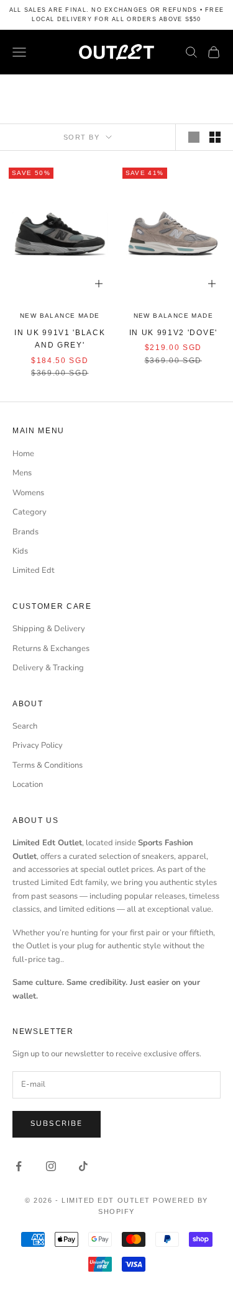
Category (29, 512)
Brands (25, 531)
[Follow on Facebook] (18, 1166)
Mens (22, 473)
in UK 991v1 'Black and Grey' (59, 338)
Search (24, 726)
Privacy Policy (37, 745)
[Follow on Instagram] (51, 1166)
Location (27, 784)
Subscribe (56, 1123)
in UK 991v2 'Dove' (173, 332)
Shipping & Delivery (48, 628)
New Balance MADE (59, 315)
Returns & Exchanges (50, 648)
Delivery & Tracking (48, 667)
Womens (28, 492)
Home (23, 453)
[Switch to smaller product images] (215, 137)
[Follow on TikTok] (83, 1166)
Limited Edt (33, 570)
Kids (20, 551)
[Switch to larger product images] (193, 137)
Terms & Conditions (47, 765)
